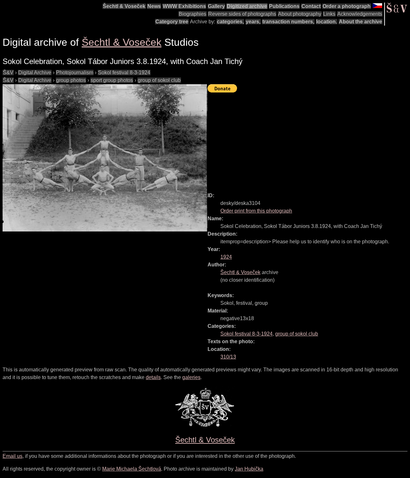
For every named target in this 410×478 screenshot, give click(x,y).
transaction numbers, (288, 21)
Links (329, 14)
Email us (12, 456)
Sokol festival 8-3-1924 (124, 72)
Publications (284, 6)
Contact (311, 6)
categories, (230, 21)
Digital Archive (34, 72)
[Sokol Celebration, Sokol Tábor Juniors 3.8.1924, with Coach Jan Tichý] (105, 157)
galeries (191, 377)
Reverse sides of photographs (242, 14)
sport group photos (112, 80)
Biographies (192, 14)
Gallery (216, 6)
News (154, 6)
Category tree (171, 21)
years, (253, 21)
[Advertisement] (309, 139)
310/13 (228, 357)
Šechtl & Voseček (124, 6)
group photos (71, 80)
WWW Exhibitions (184, 6)
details (153, 377)
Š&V (8, 72)
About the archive (360, 21)
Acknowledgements (359, 14)
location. (326, 21)
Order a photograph (347, 6)
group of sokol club (159, 80)
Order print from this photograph (256, 211)
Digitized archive (247, 6)
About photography (299, 14)
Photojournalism (74, 72)
